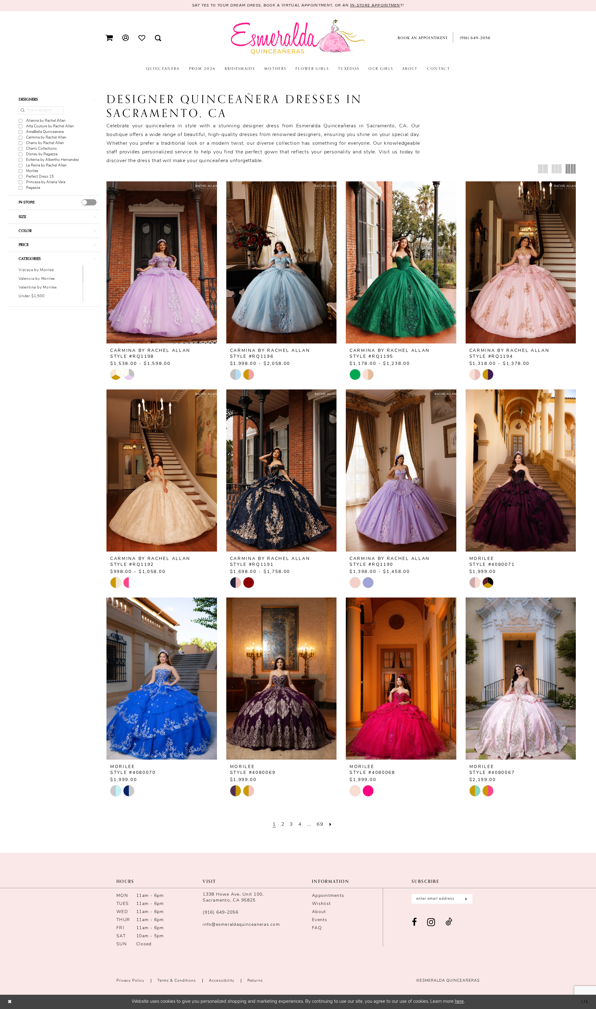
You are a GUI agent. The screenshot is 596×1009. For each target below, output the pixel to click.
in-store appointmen (375, 5)
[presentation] (89, 202)
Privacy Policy (130, 981)
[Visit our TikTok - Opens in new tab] (449, 922)
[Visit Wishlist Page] (142, 37)
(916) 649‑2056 (220, 912)
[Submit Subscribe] (465, 899)
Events (319, 920)
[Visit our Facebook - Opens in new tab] (415, 922)
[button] (109, 38)
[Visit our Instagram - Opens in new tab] (431, 922)
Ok (585, 1001)
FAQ (317, 928)
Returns (255, 981)
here (459, 1001)
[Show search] (158, 37)
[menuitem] (109, 38)
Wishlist (321, 904)
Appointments (328, 895)
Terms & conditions (176, 981)
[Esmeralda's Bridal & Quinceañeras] (298, 37)
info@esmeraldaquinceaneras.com (241, 924)
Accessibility (221, 981)
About (319, 912)
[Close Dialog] (10, 1001)
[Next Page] (330, 825)
